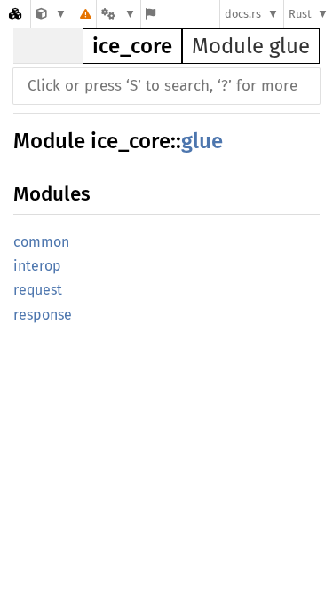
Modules (52, 194)
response (42, 314)
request (37, 289)
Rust (300, 13)
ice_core (132, 46)
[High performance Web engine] (51, 14)
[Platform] (118, 14)
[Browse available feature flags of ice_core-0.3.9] (150, 14)
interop (37, 265)
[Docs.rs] (15, 14)
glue (202, 141)
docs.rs (243, 13)
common (41, 241)
